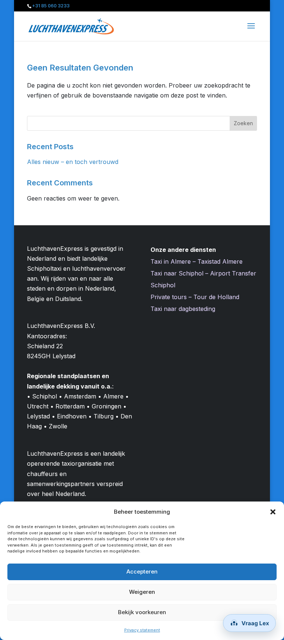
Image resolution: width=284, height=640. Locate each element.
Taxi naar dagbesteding (183, 308)
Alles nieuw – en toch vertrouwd (72, 161)
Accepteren (142, 571)
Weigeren (142, 591)
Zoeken (243, 123)
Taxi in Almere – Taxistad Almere (197, 261)
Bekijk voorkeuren (142, 612)
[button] (273, 512)
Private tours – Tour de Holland (195, 297)
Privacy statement (142, 630)
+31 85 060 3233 (51, 5)
